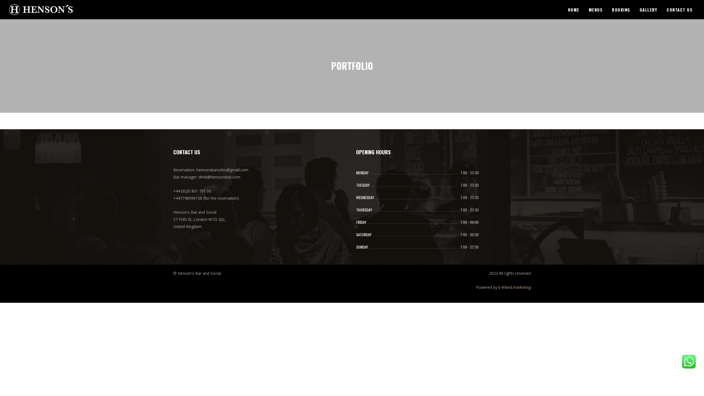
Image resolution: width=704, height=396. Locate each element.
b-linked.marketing (514, 287)
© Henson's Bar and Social (197, 273)
